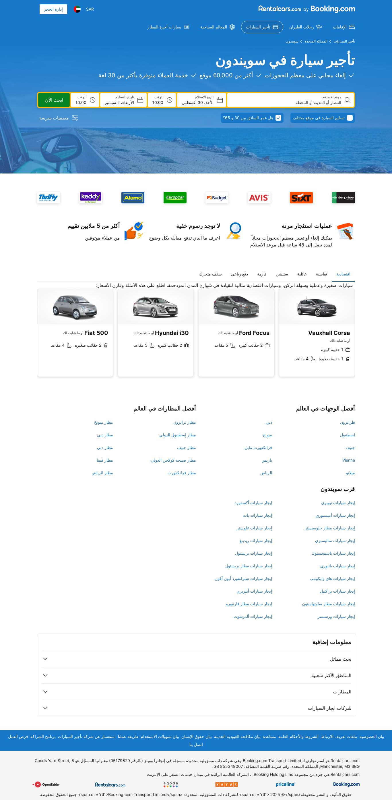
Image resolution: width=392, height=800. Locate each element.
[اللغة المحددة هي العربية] (77, 9)
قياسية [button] (321, 273)
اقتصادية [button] (343, 273)
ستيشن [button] (282, 273)
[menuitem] (344, 27)
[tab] (343, 274)
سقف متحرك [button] (210, 273)
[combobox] (286, 102)
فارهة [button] (262, 273)
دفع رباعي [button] (239, 273)
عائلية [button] (302, 273)
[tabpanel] (196, 334)
